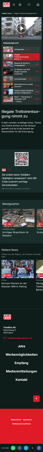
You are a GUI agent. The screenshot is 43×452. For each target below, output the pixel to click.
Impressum (27, 420)
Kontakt (21, 380)
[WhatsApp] (13, 448)
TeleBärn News (6, 13)
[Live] (20, 5)
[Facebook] (39, 448)
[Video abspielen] (21, 28)
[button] (19, 448)
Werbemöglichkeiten (22, 354)
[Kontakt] (38, 5)
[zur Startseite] (6, 4)
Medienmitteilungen (21, 371)
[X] (32, 448)
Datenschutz (16, 420)
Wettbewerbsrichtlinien (21, 424)
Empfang (21, 363)
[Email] (26, 448)
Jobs (21, 346)
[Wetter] (29, 5)
